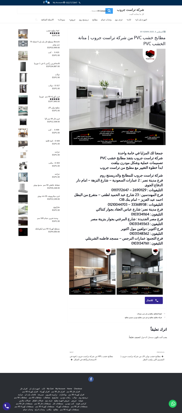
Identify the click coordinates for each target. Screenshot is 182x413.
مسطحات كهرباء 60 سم (24, 406)
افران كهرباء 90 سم (76, 395)
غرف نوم (119, 19)
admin (146, 32)
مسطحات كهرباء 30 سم (44, 406)
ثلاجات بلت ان (30, 395)
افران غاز (23, 389)
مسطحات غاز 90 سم (79, 406)
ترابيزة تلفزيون (51, 395)
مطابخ (95, 19)
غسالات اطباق (37, 401)
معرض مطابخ (129, 317)
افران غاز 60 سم (73, 391)
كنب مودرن (69, 403)
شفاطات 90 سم (20, 397)
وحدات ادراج (40, 409)
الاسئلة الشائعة (47, 19)
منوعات (61, 19)
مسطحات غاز (58, 403)
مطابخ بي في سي (148, 317)
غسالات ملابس (25, 401)
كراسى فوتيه (81, 403)
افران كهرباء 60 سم (30, 391)
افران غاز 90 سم (58, 391)
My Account (58, 2)
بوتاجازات (63, 395)
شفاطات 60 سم (35, 397)
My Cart (50, 389)
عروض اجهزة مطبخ (61, 401)
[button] (173, 404)
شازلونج (55, 397)
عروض (73, 19)
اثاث (129, 19)
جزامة (20, 395)
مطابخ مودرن (138, 317)
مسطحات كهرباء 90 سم (69, 409)
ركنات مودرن (65, 397)
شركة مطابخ (158, 317)
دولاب (74, 397)
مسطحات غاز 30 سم (42, 403)
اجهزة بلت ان (141, 19)
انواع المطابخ (158, 314)
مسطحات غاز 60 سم (24, 403)
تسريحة (41, 395)
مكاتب (49, 409)
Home (69, 389)
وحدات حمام (106, 19)
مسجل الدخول (147, 337)
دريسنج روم (84, 19)
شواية (80, 401)
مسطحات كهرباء (62, 406)
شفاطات (46, 397)
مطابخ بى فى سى (147, 314)
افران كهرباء (45, 391)
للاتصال (149, 300)
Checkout (78, 389)
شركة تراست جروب (130, 9)
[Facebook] (44, 2)
